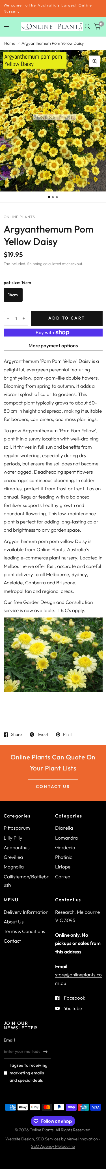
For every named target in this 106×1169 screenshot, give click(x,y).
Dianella (64, 828)
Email (9, 1040)
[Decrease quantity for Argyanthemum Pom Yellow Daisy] (8, 318)
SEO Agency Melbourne (53, 1146)
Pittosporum (17, 828)
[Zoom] (94, 61)
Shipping (34, 263)
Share (16, 734)
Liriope (62, 867)
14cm (13, 294)
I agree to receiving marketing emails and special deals (29, 1072)
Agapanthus (16, 847)
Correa (62, 877)
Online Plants (50, 549)
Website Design (19, 1139)
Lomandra (66, 838)
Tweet (42, 734)
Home (9, 43)
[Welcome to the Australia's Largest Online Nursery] (53, 8)
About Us (13, 922)
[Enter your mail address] (45, 1051)
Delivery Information (26, 912)
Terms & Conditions (24, 931)
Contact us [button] (53, 786)
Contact (12, 941)
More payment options (53, 345)
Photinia (64, 857)
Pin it (67, 734)
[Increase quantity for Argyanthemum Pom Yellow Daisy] (24, 318)
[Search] (87, 27)
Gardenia (65, 847)
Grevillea (13, 857)
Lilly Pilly (13, 838)
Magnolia (14, 867)
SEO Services (48, 1139)
